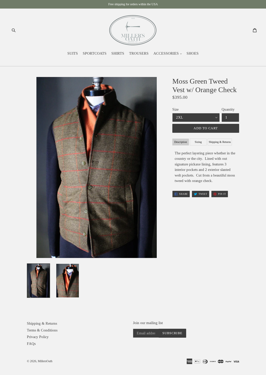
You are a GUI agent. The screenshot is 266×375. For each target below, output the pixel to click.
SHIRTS (117, 53)
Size (175, 109)
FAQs (31, 344)
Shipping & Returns (220, 142)
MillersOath (45, 361)
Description (180, 142)
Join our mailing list (148, 323)
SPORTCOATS (95, 53)
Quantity (228, 109)
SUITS (72, 53)
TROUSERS (139, 53)
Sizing (198, 142)
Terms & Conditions (42, 330)
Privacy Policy (38, 337)
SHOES (193, 53)
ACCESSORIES (168, 53)
